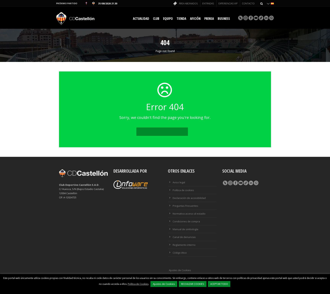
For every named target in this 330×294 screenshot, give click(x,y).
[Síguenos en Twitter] (224, 182)
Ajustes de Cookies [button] (180, 270)
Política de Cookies (138, 284)
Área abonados (188, 3)
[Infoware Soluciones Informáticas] (130, 184)
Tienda (181, 18)
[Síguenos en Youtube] (255, 17)
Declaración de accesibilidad (189, 198)
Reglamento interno (184, 245)
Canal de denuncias (184, 237)
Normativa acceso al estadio (189, 213)
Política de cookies (183, 190)
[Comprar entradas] (174, 4)
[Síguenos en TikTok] (260, 17)
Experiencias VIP (227, 3)
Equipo (168, 18)
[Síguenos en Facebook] (250, 17)
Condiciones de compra (186, 221)
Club (156, 18)
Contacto (248, 3)
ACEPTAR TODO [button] (219, 284)
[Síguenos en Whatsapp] (271, 17)
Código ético (180, 252)
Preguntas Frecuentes (185, 205)
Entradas (208, 3)
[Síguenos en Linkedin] (266, 17)
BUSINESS (224, 18)
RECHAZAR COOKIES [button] (192, 284)
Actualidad (141, 18)
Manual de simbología (185, 229)
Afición (195, 18)
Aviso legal (179, 182)
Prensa (209, 18)
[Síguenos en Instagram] (245, 17)
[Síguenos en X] (240, 17)
